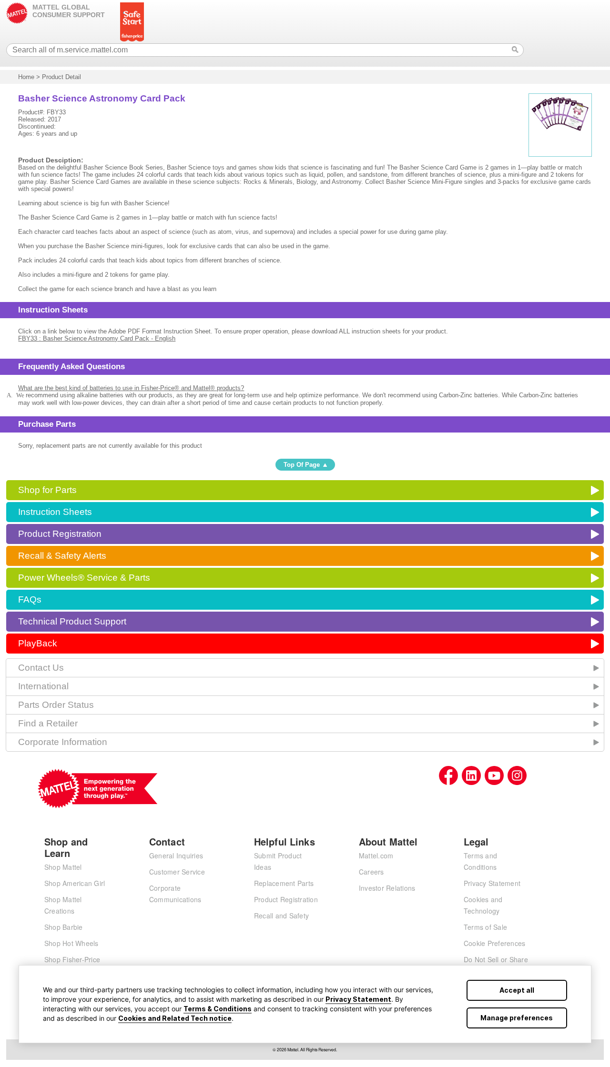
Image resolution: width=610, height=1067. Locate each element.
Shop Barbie (63, 927)
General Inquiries (176, 855)
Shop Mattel (63, 867)
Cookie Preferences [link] (495, 943)
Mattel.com (376, 855)
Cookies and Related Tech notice (175, 1018)
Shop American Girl (74, 883)
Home (26, 77)
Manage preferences (516, 1018)
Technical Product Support (72, 621)
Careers (371, 871)
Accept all (516, 990)
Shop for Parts (47, 490)
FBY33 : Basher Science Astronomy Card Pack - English (96, 338)
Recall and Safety (281, 915)
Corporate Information (62, 742)
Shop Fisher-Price (72, 959)
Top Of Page (302, 464)
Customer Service (177, 871)
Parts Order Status (56, 705)
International (43, 686)
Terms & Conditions (217, 1009)
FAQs (29, 599)
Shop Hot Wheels (71, 943)
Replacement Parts (284, 883)
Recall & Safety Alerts (62, 556)
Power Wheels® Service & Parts (84, 578)
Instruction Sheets (55, 512)
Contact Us (41, 668)
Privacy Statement (358, 999)
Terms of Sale (485, 927)
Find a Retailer (48, 723)
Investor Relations (387, 888)
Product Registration (60, 534)
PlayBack (37, 643)
